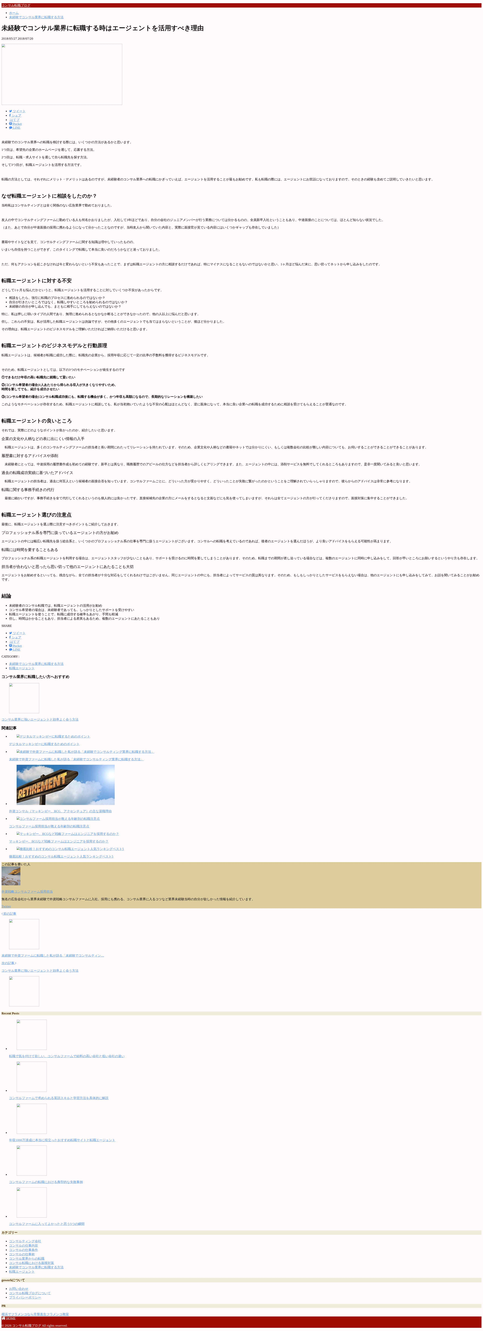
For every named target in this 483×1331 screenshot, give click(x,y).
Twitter (6, 906)
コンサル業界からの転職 (26, 1258)
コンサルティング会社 (25, 1241)
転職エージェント (22, 668)
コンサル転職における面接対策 (31, 1263)
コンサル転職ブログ (16, 5)
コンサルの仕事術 (22, 1254)
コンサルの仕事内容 (23, 1245)
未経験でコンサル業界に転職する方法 (36, 664)
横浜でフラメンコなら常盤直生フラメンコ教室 (35, 1314)
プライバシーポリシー (25, 1297)
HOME (10, 1318)
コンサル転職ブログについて (30, 1293)
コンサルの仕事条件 (23, 1250)
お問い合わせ (18, 1289)
